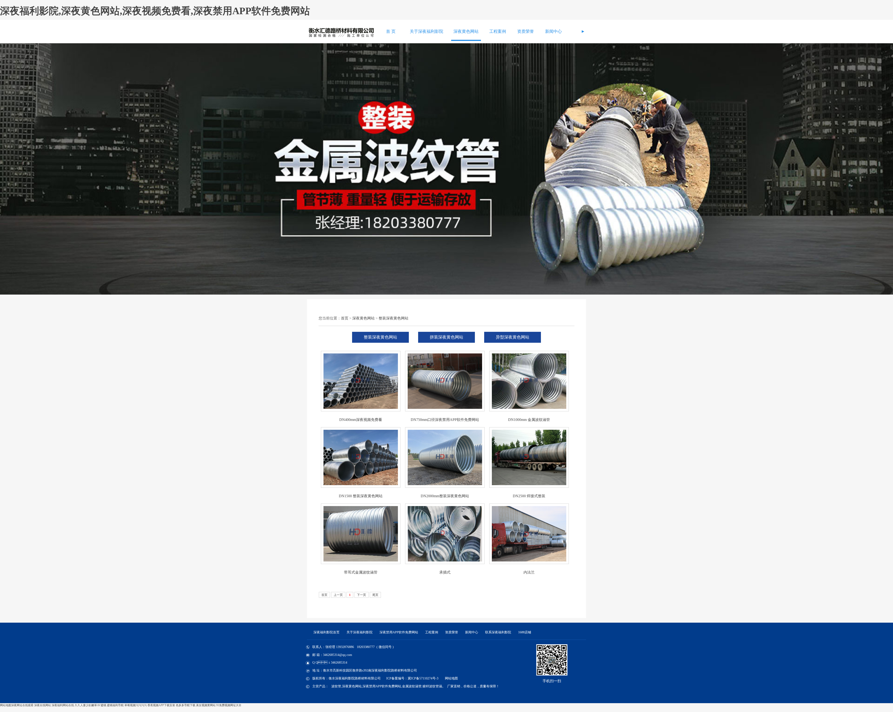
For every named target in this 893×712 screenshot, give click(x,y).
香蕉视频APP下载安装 (161, 705)
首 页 (391, 31)
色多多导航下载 (185, 705)
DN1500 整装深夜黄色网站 (361, 496)
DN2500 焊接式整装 (529, 496)
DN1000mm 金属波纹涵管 (529, 420)
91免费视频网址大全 (228, 705)
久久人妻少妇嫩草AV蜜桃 (90, 705)
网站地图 (451, 678)
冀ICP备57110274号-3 (423, 678)
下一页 (361, 595)
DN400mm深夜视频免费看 (360, 420)
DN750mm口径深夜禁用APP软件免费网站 (445, 420)
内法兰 (529, 572)
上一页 (338, 595)
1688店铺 (524, 632)
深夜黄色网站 (466, 31)
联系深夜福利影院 (498, 632)
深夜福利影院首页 (326, 632)
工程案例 (497, 31)
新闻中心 (553, 31)
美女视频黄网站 (206, 705)
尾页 (375, 595)
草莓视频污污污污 (135, 705)
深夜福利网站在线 (63, 705)
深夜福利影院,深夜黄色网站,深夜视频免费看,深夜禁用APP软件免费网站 (155, 11)
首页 (344, 318)
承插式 (444, 572)
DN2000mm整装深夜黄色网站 (445, 496)
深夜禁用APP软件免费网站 (399, 632)
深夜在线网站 (42, 705)
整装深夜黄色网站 (393, 318)
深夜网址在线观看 (22, 705)
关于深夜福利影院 (426, 31)
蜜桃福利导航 (115, 705)
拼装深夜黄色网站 (446, 337)
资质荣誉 (525, 31)
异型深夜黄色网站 (512, 337)
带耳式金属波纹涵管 (360, 572)
